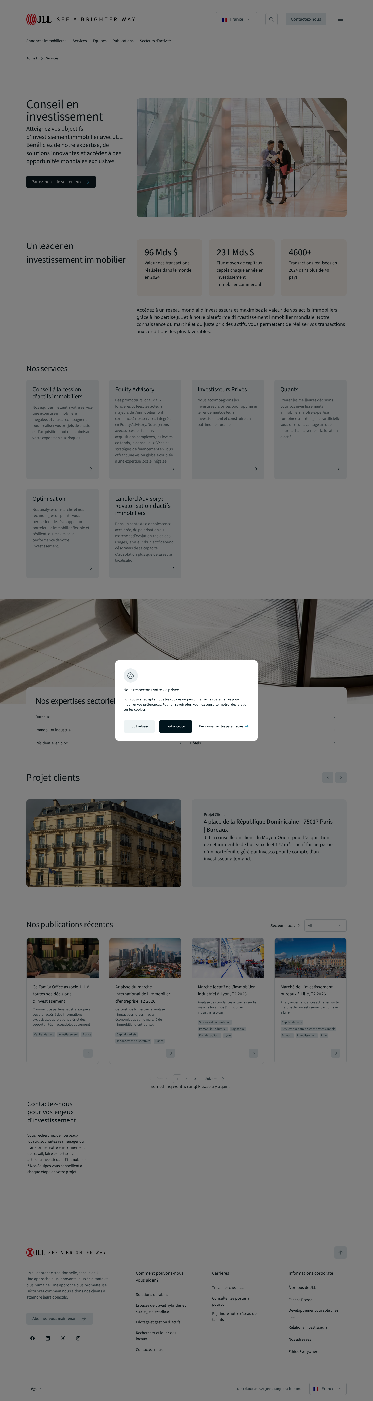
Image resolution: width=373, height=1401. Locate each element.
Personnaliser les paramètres (224, 726)
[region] (186, 700)
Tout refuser (139, 726)
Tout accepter (175, 726)
